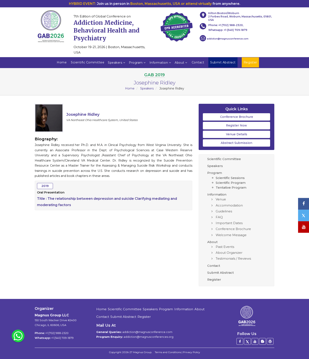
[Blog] (262, 341)
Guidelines (224, 211)
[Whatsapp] (18, 336)
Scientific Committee (87, 62)
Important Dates (229, 223)
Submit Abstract (220, 273)
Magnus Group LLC (52, 315)
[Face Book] (239, 341)
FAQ (219, 217)
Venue (221, 199)
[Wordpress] (270, 341)
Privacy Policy (191, 352)
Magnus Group (142, 352)
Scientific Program (231, 183)
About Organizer (229, 253)
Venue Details (236, 134)
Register (214, 279)
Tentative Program (231, 187)
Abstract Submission (236, 143)
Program (136, 62)
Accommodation (229, 205)
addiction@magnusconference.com (227, 38)
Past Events (225, 247)
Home (62, 62)
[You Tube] (303, 227)
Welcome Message (231, 235)
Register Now (236, 125)
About (180, 62)
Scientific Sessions (230, 178)
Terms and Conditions (168, 352)
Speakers (115, 62)
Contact (198, 62)
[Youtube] (255, 341)
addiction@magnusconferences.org (148, 336)
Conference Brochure (236, 117)
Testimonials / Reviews (233, 258)
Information (159, 62)
